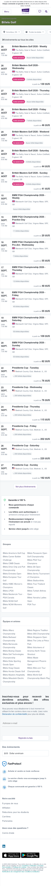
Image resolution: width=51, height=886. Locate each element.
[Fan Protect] (12, 764)
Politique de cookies (20, 867)
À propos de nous (10, 803)
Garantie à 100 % (16, 500)
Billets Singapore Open (37, 637)
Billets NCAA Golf (10, 601)
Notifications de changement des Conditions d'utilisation (21, 871)
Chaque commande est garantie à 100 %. (16, 4)
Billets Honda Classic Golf (14, 671)
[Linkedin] (3, 846)
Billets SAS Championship (38, 633)
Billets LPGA (8, 590)
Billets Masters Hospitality (14, 674)
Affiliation (6, 808)
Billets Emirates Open (12, 573)
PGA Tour (31, 604)
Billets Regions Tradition (37, 630)
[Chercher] (46, 11)
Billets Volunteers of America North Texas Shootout (36, 651)
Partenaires (7, 821)
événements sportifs (9, 18)
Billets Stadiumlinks (35, 580)
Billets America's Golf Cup (14, 553)
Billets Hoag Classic (11, 667)
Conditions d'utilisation (29, 865)
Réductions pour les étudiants (15, 812)
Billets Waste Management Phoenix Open (36, 661)
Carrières (6, 816)
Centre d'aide (8, 833)
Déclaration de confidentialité (14, 714)
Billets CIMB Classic (11, 563)
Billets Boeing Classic (12, 650)
